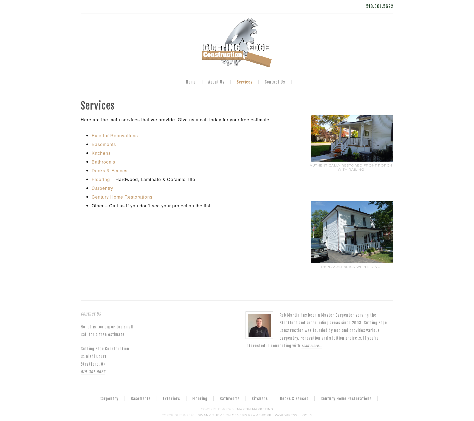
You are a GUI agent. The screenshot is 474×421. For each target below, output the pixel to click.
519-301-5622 (93, 372)
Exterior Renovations (115, 135)
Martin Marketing (255, 409)
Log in (306, 415)
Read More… (311, 345)
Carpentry (102, 188)
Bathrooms (103, 162)
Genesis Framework (252, 415)
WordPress (286, 415)
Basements (104, 144)
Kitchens (101, 153)
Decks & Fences (110, 170)
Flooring (101, 179)
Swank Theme (211, 415)
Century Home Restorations (122, 197)
